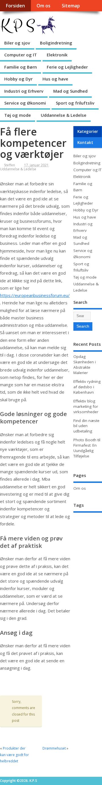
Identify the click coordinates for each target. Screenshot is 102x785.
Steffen (9, 165)
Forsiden (15, 6)
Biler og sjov (17, 43)
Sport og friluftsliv (75, 103)
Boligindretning (56, 43)
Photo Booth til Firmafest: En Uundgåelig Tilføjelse (86, 448)
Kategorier (87, 131)
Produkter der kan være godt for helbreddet (14, 754)
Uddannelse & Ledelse (63, 115)
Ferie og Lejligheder (67, 67)
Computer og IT (20, 55)
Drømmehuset (54, 748)
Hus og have (55, 79)
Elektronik (57, 55)
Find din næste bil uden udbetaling (86, 426)
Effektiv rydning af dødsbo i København (87, 387)
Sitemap (71, 6)
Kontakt (85, 142)
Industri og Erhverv (23, 91)
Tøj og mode (17, 115)
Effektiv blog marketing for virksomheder (85, 406)
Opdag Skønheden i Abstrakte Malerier (84, 364)
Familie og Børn (20, 67)
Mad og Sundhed (70, 91)
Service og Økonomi (25, 103)
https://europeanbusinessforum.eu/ (35, 295)
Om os (43, 6)
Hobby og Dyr (18, 79)
